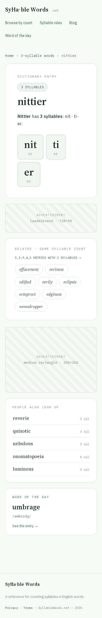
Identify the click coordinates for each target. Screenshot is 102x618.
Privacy (11, 608)
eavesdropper (31, 306)
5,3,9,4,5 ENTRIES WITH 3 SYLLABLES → (48, 258)
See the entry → (25, 525)
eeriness (56, 269)
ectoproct (27, 294)
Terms (28, 608)
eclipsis (70, 282)
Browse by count (18, 22)
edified (25, 282)
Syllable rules (51, 22)
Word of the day (18, 35)
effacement (28, 269)
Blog (73, 22)
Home (9, 55)
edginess (54, 294)
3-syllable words (37, 55)
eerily (47, 282)
